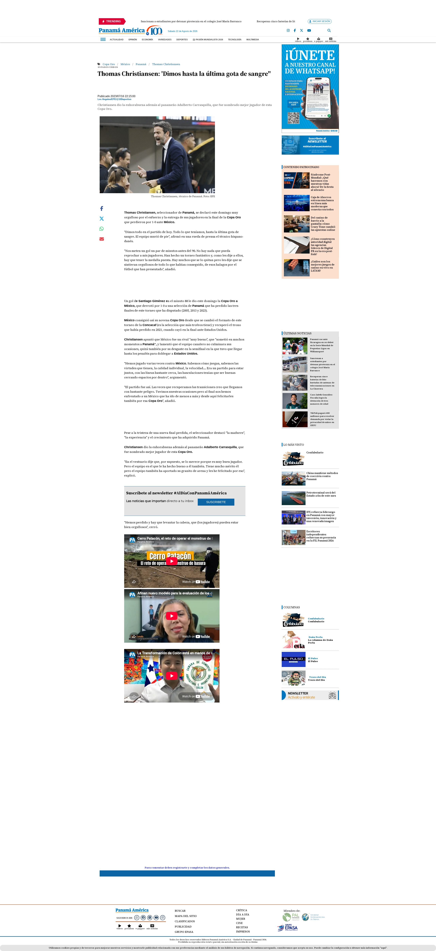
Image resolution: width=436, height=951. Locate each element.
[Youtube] (309, 30)
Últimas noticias (297, 333)
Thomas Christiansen (166, 64)
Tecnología (235, 39)
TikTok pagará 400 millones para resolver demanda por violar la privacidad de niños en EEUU (322, 419)
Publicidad (183, 926)
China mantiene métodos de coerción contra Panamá (322, 476)
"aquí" (383, 947)
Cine (239, 923)
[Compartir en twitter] (101, 218)
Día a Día (242, 914)
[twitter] (301, 30)
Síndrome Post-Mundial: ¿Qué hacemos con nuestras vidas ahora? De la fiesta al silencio (322, 182)
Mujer (240, 919)
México (126, 64)
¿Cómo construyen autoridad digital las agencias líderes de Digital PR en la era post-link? (323, 246)
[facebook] (295, 30)
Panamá (141, 64)
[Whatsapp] (137, 917)
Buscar (180, 911)
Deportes (182, 39)
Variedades (165, 39)
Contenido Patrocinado (301, 167)
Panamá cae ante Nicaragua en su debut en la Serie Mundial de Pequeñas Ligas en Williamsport (321, 345)
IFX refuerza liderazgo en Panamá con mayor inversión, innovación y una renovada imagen (321, 516)
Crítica (241, 910)
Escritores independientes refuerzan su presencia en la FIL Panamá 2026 (321, 536)
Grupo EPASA (184, 932)
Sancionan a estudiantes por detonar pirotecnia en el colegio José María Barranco (322, 364)
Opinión (132, 39)
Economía (147, 39)
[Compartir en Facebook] (101, 208)
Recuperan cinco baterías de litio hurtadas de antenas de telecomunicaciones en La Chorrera (322, 382)
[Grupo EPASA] (287, 930)
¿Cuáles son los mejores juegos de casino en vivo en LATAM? (322, 266)
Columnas (291, 607)
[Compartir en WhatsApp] (101, 229)
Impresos (243, 931)
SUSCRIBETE (216, 502)
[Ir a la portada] (122, 31)
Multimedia (252, 39)
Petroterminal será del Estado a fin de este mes (321, 494)
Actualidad (116, 39)
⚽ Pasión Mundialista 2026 (208, 39)
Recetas (242, 927)
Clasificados (185, 921)
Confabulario (314, 452)
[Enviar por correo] (101, 239)
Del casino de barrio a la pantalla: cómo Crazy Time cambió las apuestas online (323, 224)
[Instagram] (288, 30)
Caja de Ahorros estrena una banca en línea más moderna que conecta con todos (322, 203)
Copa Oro (109, 64)
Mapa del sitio (186, 916)
